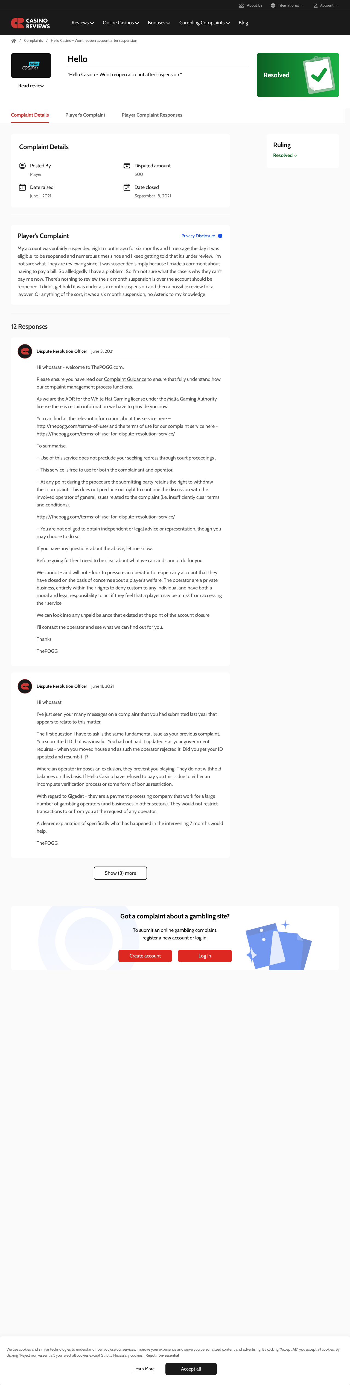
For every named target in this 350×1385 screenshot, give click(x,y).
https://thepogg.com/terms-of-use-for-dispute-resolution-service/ (106, 434)
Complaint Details (30, 115)
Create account (145, 956)
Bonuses (156, 23)
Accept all (191, 1369)
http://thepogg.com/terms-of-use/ (72, 426)
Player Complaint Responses (152, 115)
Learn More (143, 1368)
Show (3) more (120, 873)
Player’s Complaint (85, 115)
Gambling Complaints (201, 23)
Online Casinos (118, 23)
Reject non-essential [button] (162, 1355)
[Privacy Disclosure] (220, 236)
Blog (243, 23)
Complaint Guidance (125, 379)
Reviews (80, 23)
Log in (205, 956)
